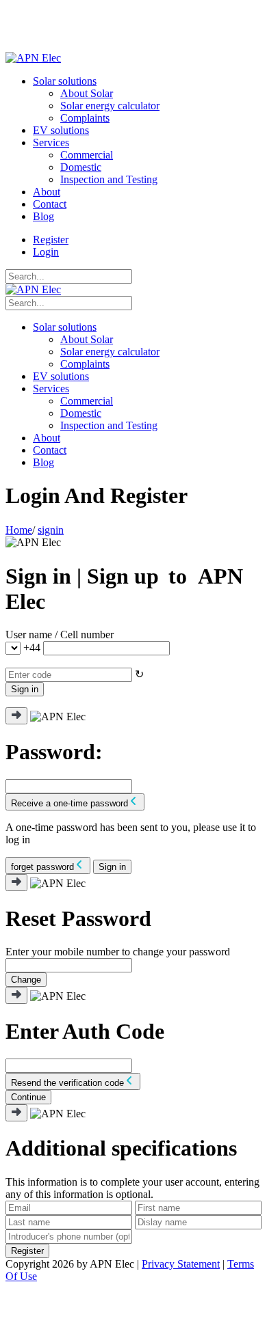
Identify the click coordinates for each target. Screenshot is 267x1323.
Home (18, 530)
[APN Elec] (33, 58)
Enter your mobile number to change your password (117, 951)
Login (46, 252)
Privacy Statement (181, 1264)
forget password (42, 867)
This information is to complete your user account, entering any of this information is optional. (132, 1188)
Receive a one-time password (69, 803)
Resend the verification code (67, 1083)
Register (50, 239)
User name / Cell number (59, 634)
